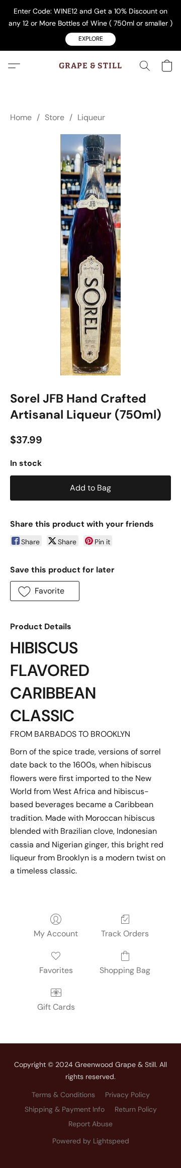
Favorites (56, 970)
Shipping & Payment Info (65, 1109)
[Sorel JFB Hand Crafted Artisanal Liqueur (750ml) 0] (90, 254)
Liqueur (91, 117)
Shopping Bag (125, 970)
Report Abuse (90, 1123)
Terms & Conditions (63, 1094)
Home (21, 117)
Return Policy (136, 1109)
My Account (56, 933)
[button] (90, 39)
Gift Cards (56, 1007)
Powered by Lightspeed (90, 1140)
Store (54, 117)
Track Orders (125, 933)
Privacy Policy (127, 1094)
